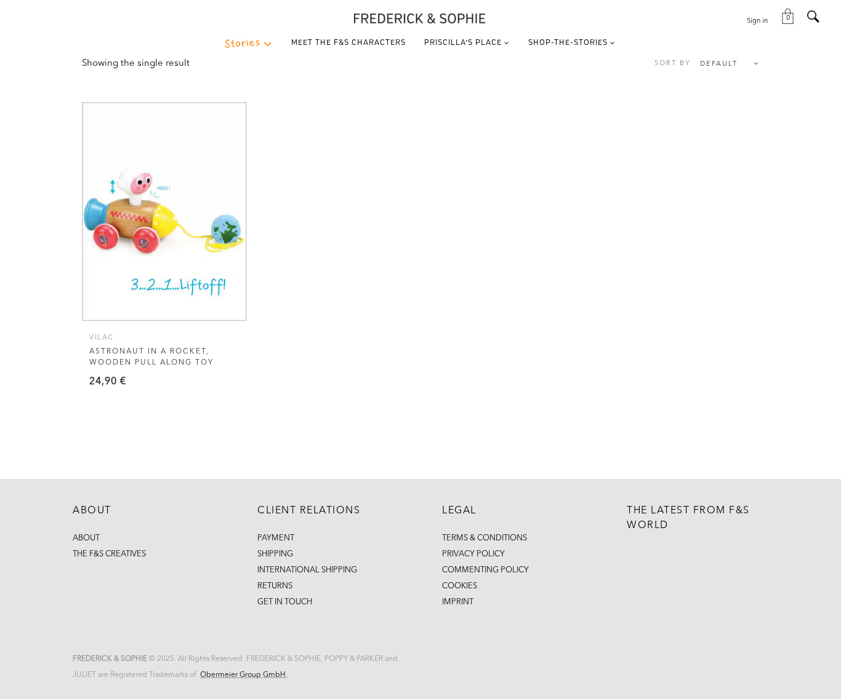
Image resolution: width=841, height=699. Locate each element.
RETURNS (274, 586)
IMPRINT (457, 602)
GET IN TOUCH (284, 602)
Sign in (757, 21)
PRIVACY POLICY (473, 554)
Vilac (101, 337)
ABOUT (86, 538)
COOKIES (459, 586)
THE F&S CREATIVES (109, 554)
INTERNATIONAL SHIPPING (307, 570)
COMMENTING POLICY (485, 570)
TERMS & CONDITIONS (484, 538)
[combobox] (700, 64)
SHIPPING (275, 554)
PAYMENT (275, 538)
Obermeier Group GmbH (243, 675)
